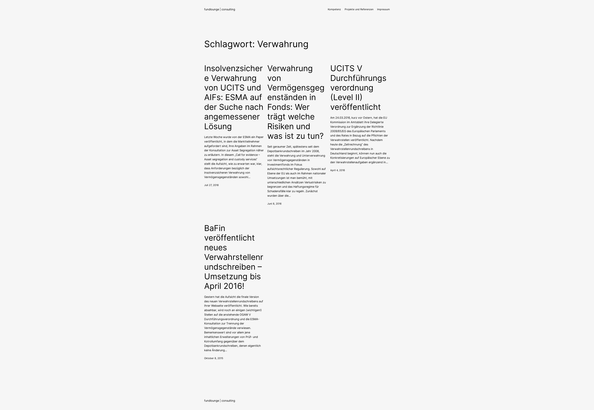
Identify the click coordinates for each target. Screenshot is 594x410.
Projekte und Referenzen (359, 9)
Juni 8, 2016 (274, 203)
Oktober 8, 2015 (213, 358)
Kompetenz (334, 9)
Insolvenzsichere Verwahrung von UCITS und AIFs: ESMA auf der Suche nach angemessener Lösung (233, 97)
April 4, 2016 (337, 170)
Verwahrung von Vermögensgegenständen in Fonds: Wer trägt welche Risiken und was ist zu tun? (296, 102)
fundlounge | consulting (219, 9)
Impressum (383, 9)
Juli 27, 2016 (211, 185)
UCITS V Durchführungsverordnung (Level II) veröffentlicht (358, 88)
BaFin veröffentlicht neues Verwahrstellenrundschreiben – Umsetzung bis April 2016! (233, 257)
